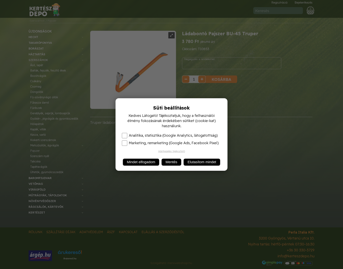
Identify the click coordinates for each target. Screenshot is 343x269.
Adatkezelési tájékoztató (171, 151)
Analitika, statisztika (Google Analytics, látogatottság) (173, 135)
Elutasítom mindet (202, 162)
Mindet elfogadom (141, 162)
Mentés (171, 162)
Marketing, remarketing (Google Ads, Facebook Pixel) (174, 143)
